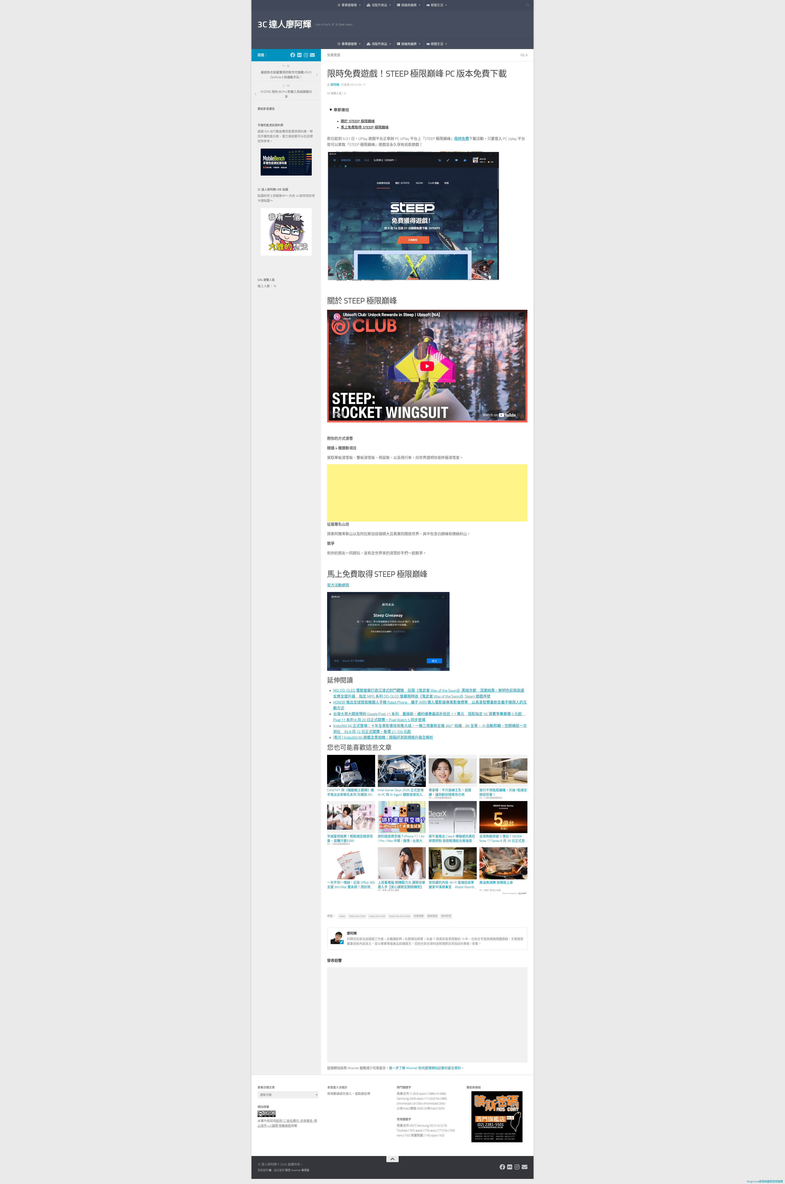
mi (437, 1094)
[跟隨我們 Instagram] (305, 55)
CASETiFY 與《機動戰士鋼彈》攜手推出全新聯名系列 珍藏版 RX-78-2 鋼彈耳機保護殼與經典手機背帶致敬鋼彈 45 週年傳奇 (350, 792)
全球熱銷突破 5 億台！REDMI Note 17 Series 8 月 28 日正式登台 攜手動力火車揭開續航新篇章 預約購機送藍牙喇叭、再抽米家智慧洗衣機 (502, 838)
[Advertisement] (427, 492)
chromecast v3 (406, 1103)
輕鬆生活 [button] (437, 5)
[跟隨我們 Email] (312, 55)
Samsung (403, 1098)
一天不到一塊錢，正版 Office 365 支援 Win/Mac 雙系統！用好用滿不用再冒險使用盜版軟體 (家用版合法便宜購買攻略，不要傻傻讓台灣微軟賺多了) (351, 885)
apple (418, 1130)
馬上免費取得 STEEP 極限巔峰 (365, 127)
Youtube (402, 1130)
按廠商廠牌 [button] (409, 5)
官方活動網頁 (338, 585)
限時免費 (461, 139)
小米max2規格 (406, 1108)
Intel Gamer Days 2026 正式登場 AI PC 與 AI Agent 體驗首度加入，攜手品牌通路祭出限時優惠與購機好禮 (402, 792)
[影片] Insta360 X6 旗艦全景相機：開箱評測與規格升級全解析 (383, 737)
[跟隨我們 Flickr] (299, 55)
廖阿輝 (335, 84)
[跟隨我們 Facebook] (292, 55)
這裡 (367, 1094)
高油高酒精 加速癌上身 (496, 882)
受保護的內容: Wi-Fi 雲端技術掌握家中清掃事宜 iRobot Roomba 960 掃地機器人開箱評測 (452, 885)
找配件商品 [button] (379, 5)
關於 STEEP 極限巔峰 (358, 121)
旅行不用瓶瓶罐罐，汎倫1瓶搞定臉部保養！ (503, 792)
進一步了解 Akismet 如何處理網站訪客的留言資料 (425, 1068)
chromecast (430, 1103)
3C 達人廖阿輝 (284, 24)
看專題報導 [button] (349, 5)
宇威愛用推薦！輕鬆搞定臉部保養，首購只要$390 (350, 838)
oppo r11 (422, 1098)
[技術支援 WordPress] (270, 1170)
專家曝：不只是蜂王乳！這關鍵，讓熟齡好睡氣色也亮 (450, 792)
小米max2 (430, 1108)
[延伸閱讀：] (413, 280)
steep (342, 916)
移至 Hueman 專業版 (297, 1170)
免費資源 (333, 55)
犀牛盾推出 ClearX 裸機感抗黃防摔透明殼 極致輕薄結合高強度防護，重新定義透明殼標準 (452, 838)
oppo (422, 1094)
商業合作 (403, 1094)
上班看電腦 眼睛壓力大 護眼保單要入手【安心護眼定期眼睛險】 (401, 885)
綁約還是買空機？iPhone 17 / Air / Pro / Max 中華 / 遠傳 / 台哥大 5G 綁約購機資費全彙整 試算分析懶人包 (402, 838)
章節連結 (341, 110)
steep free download (399, 916)
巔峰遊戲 (432, 916)
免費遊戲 (419, 916)
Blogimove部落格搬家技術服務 (765, 1181)
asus (433, 1130)
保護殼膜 (417, 1135)
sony (400, 1135)
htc (438, 1098)
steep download (357, 916)
